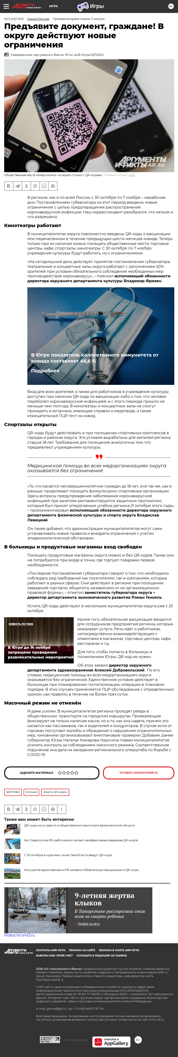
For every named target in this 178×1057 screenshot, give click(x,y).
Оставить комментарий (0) (139, 772)
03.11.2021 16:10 (14, 19)
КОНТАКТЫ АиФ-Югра (50, 950)
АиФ (131, 175)
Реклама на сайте (82, 950)
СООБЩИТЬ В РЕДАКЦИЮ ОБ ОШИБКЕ (101, 955)
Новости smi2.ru (19, 935)
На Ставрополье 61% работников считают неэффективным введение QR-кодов (81, 840)
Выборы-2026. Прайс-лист (54, 955)
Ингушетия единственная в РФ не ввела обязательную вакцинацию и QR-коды (81, 870)
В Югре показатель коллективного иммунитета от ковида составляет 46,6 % (95, 358)
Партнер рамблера (76, 1039)
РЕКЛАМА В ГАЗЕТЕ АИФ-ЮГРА (119, 950)
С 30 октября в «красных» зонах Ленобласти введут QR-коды (68, 855)
